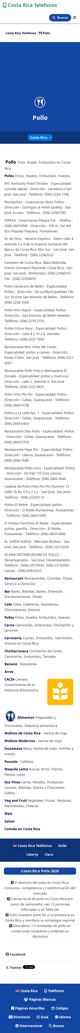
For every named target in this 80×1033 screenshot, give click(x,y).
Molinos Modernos (19, 741)
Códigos (61, 1008)
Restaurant (13, 578)
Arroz (8, 671)
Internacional (30, 1025)
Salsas (9, 821)
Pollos (9, 176)
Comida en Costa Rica (22, 829)
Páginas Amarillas (29, 1008)
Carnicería (12, 638)
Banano (10, 664)
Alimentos (25, 717)
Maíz (8, 813)
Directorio (21, 1017)
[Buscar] (54, 17)
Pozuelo (10, 761)
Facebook (18, 954)
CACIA (9, 679)
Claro (49, 854)
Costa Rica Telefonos (32, 5)
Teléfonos (55, 991)
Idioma (64, 1017)
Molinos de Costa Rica (22, 733)
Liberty (32, 854)
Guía (44, 1017)
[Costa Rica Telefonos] (74, 17)
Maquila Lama (16, 769)
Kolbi (62, 845)
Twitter (16, 967)
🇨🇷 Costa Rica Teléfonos (32, 845)
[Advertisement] (40, 72)
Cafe (8, 604)
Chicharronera (16, 651)
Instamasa (13, 748)
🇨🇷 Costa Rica (26, 991)
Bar (7, 591)
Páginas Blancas (42, 999)
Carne (9, 625)
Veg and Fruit (16, 800)
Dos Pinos (12, 782)
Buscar (63, 17)
